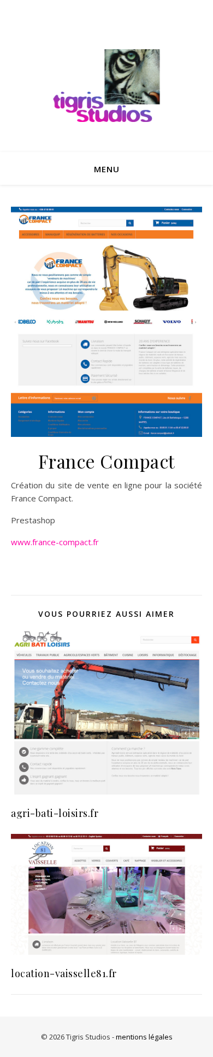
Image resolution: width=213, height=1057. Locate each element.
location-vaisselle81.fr (64, 973)
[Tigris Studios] (106, 87)
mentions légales (144, 1037)
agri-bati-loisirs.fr (54, 813)
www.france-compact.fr (55, 541)
